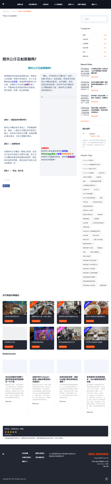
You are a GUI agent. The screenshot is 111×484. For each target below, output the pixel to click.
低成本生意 (102, 173)
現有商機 (25, 453)
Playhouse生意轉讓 (88, 173)
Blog (13, 11)
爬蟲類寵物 (86, 218)
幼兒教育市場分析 (97, 202)
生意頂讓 (85, 223)
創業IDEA (71, 4)
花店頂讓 (85, 235)
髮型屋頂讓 (103, 285)
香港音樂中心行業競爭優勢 (90, 273)
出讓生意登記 (26, 457)
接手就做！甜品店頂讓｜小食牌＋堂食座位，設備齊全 (99, 97)
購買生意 (20, 4)
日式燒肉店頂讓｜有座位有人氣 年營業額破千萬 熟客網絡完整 (99, 71)
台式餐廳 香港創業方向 (89, 185)
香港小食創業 (86, 256)
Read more (94, 77)
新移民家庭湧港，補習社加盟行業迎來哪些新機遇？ (69, 379)
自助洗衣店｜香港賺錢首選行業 (91, 231)
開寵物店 (100, 248)
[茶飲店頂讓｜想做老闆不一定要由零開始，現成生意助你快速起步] (85, 111)
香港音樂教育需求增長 (89, 281)
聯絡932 (25, 461)
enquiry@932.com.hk (101, 458)
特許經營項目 (33, 4)
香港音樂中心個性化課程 (89, 260)
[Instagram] (106, 479)
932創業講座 (58, 4)
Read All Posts (85, 121)
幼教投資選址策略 (88, 206)
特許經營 (85, 48)
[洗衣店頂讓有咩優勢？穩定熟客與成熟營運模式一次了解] (85, 85)
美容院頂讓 (86, 227)
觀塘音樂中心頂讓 (88, 248)
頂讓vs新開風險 (94, 252)
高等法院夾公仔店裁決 (89, 285)
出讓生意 (45, 4)
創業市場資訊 (82, 4)
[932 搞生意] (7, 4)
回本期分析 (86, 189)
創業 (27, 84)
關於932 (94, 4)
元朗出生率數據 (87, 177)
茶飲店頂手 (86, 239)
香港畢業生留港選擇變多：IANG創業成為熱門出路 (96, 379)
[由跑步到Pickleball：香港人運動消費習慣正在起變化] (42, 366)
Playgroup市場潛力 (88, 160)
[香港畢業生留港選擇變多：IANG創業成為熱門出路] (96, 366)
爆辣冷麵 (100, 214)
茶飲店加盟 (96, 235)
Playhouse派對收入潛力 (89, 168)
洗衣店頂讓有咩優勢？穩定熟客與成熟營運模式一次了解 (99, 84)
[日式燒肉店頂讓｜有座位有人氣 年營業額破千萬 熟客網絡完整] (85, 72)
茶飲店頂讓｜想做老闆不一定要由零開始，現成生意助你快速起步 (99, 110)
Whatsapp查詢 (48, 154)
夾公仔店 (7, 180)
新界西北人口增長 (88, 210)
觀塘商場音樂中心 (88, 243)
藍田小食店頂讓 (98, 239)
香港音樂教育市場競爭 (89, 277)
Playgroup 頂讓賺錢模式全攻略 (91, 164)
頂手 (84, 52)
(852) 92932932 (98, 454)
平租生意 (85, 202)
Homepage (6, 11)
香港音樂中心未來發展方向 (90, 264)
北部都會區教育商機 (95, 181)
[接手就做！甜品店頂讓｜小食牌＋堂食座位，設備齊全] (85, 99)
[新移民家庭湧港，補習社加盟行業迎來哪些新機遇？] (69, 366)
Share (7, 186)
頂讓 (84, 252)
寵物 (101, 198)
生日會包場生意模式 (98, 223)
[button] (2, 433)
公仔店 (14, 81)
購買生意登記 (40, 453)
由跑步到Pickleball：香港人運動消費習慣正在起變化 (41, 379)
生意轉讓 (85, 43)
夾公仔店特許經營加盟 (89, 198)
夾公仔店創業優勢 (88, 193)
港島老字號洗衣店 (88, 214)
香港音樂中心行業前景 (89, 268)
